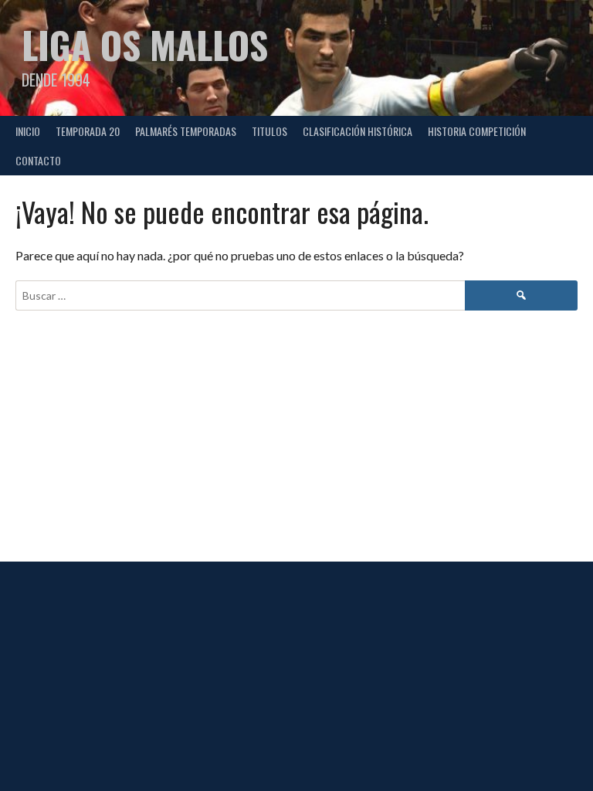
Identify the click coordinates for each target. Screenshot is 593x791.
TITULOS (269, 131)
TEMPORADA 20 (88, 131)
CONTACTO (38, 160)
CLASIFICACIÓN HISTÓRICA (357, 131)
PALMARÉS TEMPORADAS (185, 131)
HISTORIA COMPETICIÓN (477, 131)
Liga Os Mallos (145, 44)
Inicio (27, 131)
